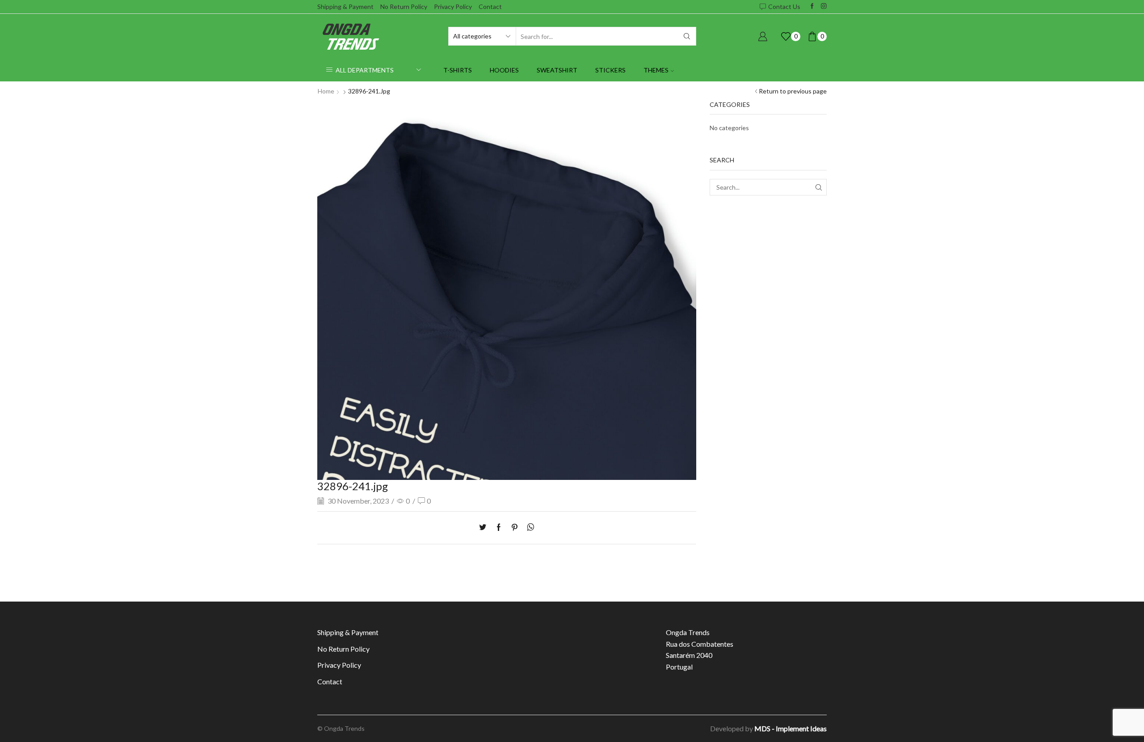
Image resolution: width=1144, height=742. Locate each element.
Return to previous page (793, 91)
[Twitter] (485, 527)
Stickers (610, 70)
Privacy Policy (453, 6)
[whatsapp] (528, 527)
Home (326, 91)
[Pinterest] (514, 527)
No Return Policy (403, 6)
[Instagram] (824, 6)
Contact (490, 6)
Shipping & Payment (345, 6)
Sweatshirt (557, 70)
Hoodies (504, 70)
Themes (656, 70)
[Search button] (687, 36)
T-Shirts (457, 70)
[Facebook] (812, 6)
